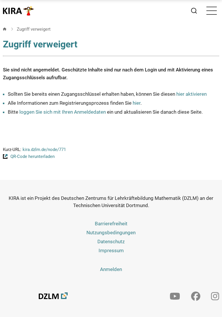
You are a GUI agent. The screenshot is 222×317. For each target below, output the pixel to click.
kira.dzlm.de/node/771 (44, 149)
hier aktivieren (191, 94)
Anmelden (111, 269)
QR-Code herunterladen (32, 156)
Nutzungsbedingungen (111, 232)
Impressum (111, 250)
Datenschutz (111, 241)
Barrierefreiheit (111, 223)
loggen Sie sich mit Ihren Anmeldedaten (62, 112)
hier (136, 103)
